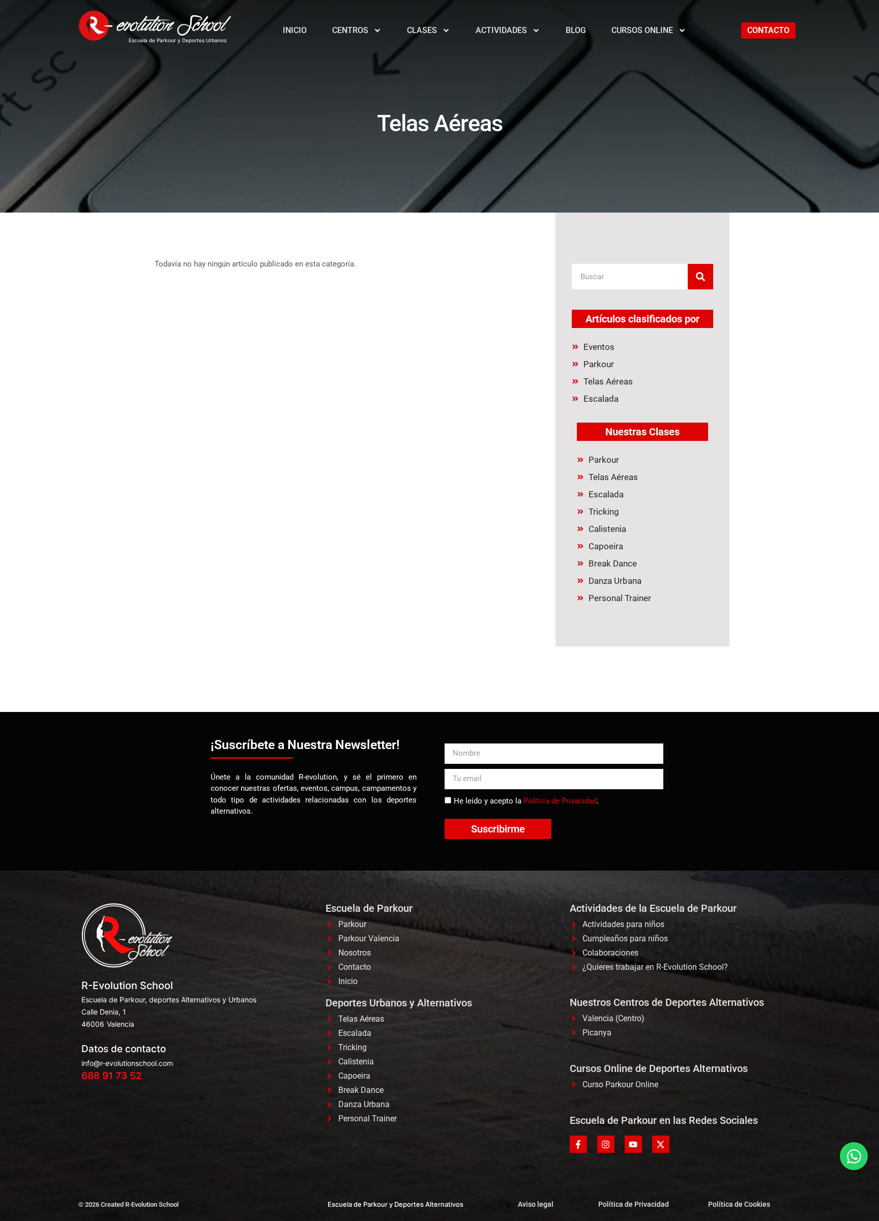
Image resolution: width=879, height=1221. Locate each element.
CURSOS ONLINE (642, 30)
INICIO (295, 30)
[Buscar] (700, 276)
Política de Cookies (739, 1204)
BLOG (576, 30)
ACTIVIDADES (501, 30)
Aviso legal (535, 1204)
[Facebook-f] (578, 1144)
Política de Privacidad (560, 801)
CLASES (422, 30)
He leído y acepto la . (526, 801)
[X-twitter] (660, 1144)
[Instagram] (605, 1144)
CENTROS (350, 30)
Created (112, 1204)
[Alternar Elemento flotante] (854, 1156)
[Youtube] (633, 1144)
